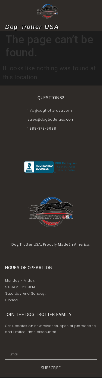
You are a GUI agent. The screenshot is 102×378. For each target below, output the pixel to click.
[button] (93, 27)
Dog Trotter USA (32, 26)
